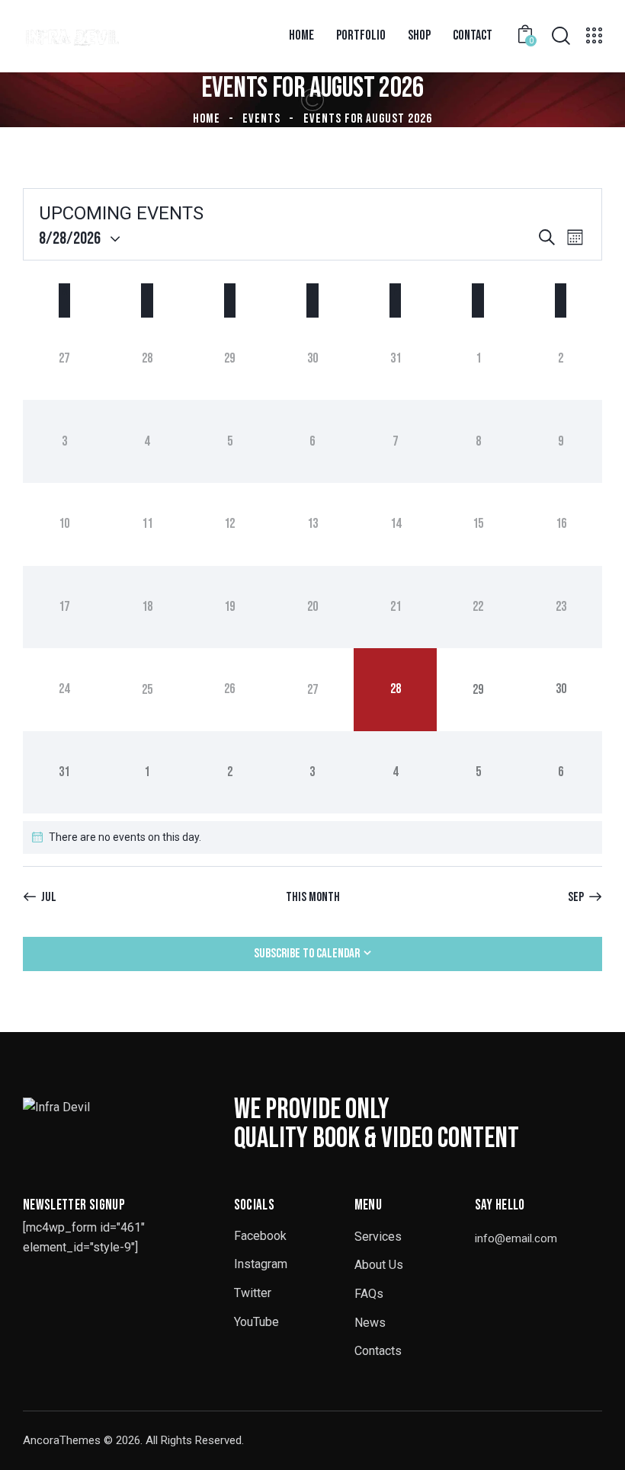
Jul (48, 897)
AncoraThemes (62, 1440)
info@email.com (516, 1238)
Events (261, 118)
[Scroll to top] (596, 1441)
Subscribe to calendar (307, 953)
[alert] (312, 837)
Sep (576, 897)
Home (206, 118)
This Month (313, 897)
